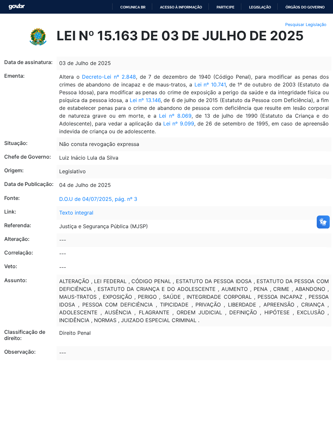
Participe (225, 7)
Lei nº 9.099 (178, 123)
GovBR (16, 7)
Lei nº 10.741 (210, 84)
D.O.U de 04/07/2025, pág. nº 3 (98, 199)
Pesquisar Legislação (305, 24)
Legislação (260, 7)
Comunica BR (132, 7)
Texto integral (76, 212)
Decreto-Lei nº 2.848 (109, 76)
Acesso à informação (181, 7)
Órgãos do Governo (305, 7)
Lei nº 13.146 (145, 100)
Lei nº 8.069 (175, 115)
